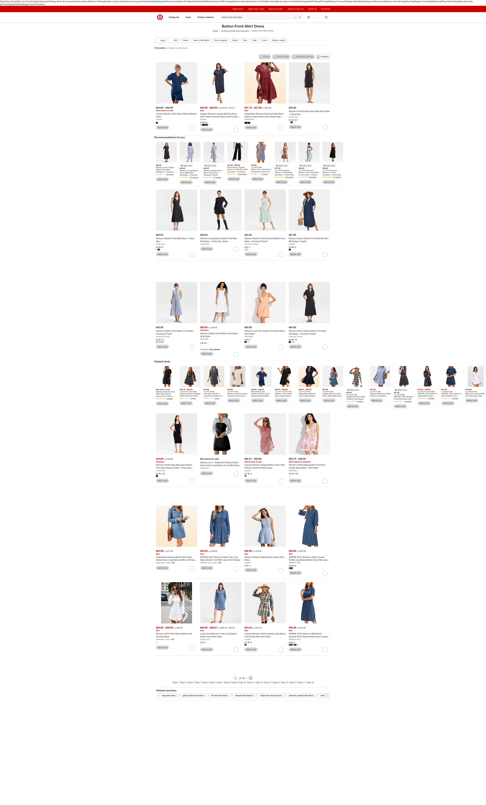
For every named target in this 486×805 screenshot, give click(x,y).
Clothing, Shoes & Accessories (62, 1)
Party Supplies (304, 1)
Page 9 (234, 682)
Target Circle (28, 4)
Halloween (43, 1)
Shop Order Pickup (449, 1)
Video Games (270, 1)
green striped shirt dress (193, 695)
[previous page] (235, 678)
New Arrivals (380, 1)
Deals (362, 1)
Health (201, 1)
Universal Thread (251, 244)
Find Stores (39, 4)
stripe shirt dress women (271, 695)
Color (264, 40)
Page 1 (175, 682)
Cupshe (159, 119)
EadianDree (249, 119)
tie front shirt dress (219, 695)
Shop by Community (338, 1)
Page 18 (310, 682)
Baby (156, 1)
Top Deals (410, 1)
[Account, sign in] (313, 17)
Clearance (369, 1)
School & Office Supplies (223, 1)
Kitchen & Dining (96, 1)
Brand (235, 40)
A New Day (293, 117)
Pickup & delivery (205, 17)
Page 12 (259, 682)
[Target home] (160, 17)
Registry (11, 4)
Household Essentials (144, 1)
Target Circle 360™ (275, 9)
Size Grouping (220, 40)
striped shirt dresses (244, 695)
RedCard (19, 4)
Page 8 (227, 682)
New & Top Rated (201, 40)
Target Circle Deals (423, 1)
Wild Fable (204, 339)
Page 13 (267, 682)
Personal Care (171, 1)
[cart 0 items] (326, 17)
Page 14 (276, 682)
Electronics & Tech (256, 1)
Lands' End (204, 639)
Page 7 (219, 682)
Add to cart (162, 127)
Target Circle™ (238, 9)
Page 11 (250, 682)
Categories (174, 17)
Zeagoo (203, 119)
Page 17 (301, 682)
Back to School (24, 1)
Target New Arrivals (8, 1)
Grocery (130, 1)
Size (245, 40)
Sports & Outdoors (186, 1)
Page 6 (212, 682)
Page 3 (190, 682)
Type (254, 40)
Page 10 (242, 682)
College (34, 1)
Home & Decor (82, 1)
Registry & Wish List (295, 9)
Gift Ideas (315, 1)
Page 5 (205, 682)
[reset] (295, 17)
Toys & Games (241, 1)
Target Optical (353, 1)
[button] (186, 165)
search (300, 17)
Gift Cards (324, 1)
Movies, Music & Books (287, 1)
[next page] (251, 678)
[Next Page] (329, 41)
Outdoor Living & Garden (115, 1)
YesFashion (204, 468)
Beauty (161, 1)
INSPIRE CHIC (206, 563)
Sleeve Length (278, 40)
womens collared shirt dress (301, 695)
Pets (196, 1)
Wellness (208, 1)
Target (215, 30)
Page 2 (183, 682)
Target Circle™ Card (256, 9)
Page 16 (293, 682)
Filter (162, 40)
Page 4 (197, 682)
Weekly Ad (436, 1)
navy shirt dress (168, 695)
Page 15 (284, 682)
